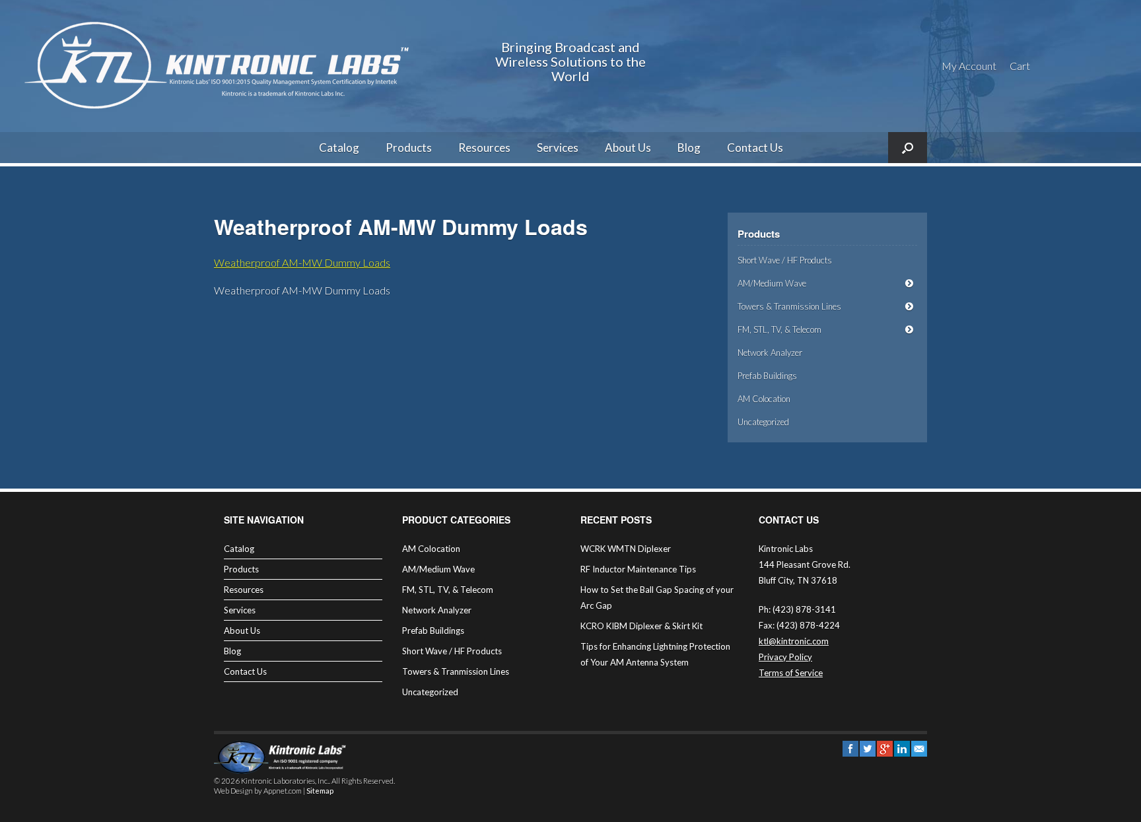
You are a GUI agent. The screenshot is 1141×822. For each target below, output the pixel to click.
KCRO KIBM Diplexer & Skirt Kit (641, 626)
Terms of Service (791, 673)
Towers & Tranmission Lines (789, 306)
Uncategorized (763, 422)
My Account (969, 65)
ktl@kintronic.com (794, 641)
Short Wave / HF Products (785, 260)
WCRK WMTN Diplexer (625, 548)
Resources (484, 147)
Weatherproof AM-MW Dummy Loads (302, 262)
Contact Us (755, 147)
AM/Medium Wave (772, 283)
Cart (1020, 65)
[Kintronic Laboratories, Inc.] (221, 66)
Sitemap (319, 790)
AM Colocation (764, 399)
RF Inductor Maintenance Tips (638, 569)
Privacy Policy (785, 657)
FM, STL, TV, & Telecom (779, 329)
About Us (628, 147)
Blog (689, 147)
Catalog (339, 147)
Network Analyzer (770, 352)
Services (557, 147)
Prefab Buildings (767, 375)
